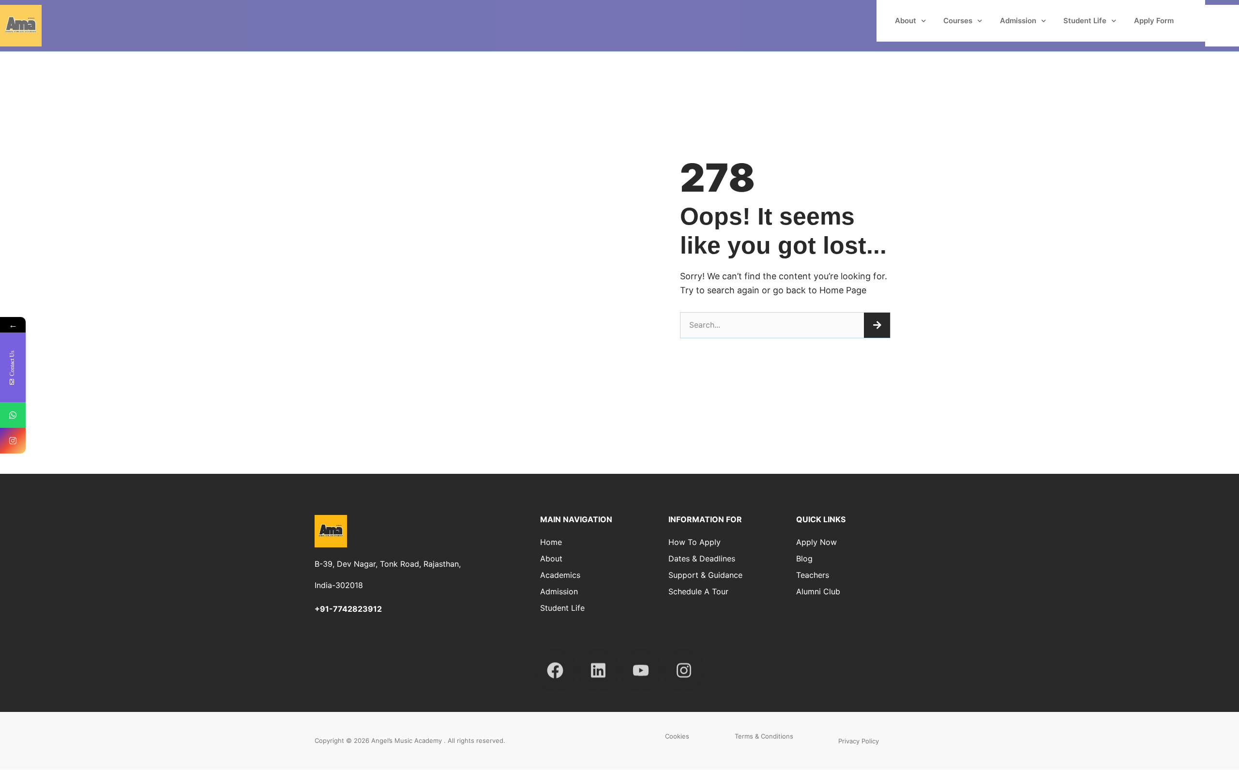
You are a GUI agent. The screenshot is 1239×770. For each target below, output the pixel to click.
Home (551, 542)
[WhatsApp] (13, 415)
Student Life (1084, 20)
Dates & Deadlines (701, 558)
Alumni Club (818, 591)
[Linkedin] (598, 661)
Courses (957, 20)
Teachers (812, 575)
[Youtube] (641, 661)
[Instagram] (683, 661)
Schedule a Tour (698, 591)
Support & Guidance (705, 575)
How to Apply (694, 542)
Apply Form (1154, 20)
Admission (1018, 20)
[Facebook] (555, 661)
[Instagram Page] (13, 440)
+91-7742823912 (348, 609)
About (905, 20)
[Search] (877, 325)
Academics (560, 575)
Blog (804, 558)
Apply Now (816, 542)
